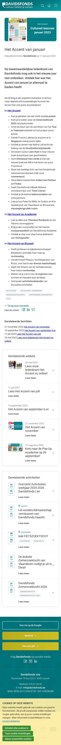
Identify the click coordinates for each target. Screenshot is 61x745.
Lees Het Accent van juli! (29, 334)
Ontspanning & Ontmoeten (40, 295)
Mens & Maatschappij (15, 295)
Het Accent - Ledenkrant (31, 291)
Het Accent (13, 110)
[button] (56, 5)
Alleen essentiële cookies (18, 739)
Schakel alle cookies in (16, 728)
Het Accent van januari (25, 49)
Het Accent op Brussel (20, 243)
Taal (8, 299)
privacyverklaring (11, 721)
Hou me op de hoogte (30, 625)
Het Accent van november (37, 326)
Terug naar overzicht (18, 305)
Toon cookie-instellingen (18, 733)
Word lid (29, 635)
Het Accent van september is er (40, 330)
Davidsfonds (29, 56)
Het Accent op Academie (21, 214)
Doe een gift (28, 646)
